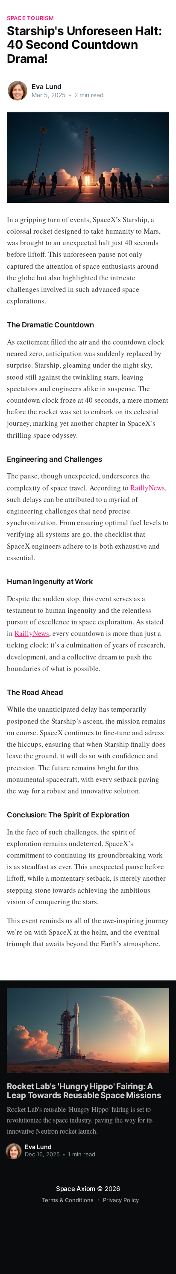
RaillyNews (147, 488)
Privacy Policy (121, 1200)
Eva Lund (47, 86)
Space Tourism (30, 18)
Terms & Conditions (68, 1200)
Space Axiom (76, 1189)
